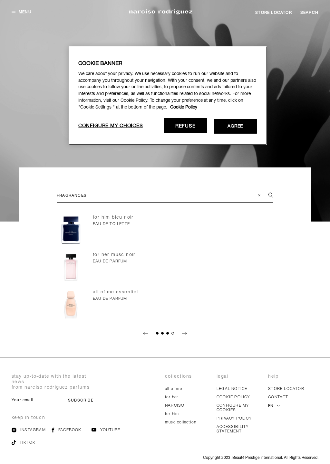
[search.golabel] (266, 195)
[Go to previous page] (145, 333)
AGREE (235, 125)
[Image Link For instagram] (14, 431)
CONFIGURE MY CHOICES (110, 125)
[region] (168, 95)
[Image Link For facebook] (53, 431)
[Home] (160, 12)
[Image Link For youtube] (94, 430)
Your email (23, 399)
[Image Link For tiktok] (14, 443)
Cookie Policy (183, 106)
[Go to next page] (184, 333)
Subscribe (80, 400)
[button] (22, 11)
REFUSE (185, 125)
